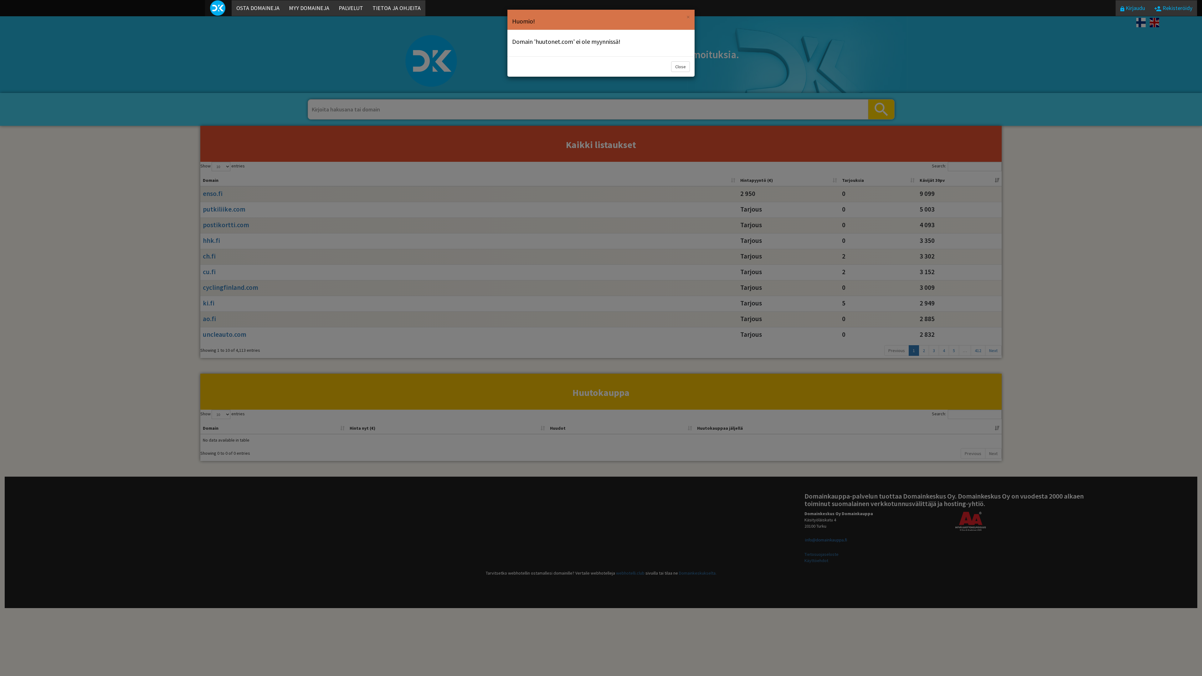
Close (680, 66)
